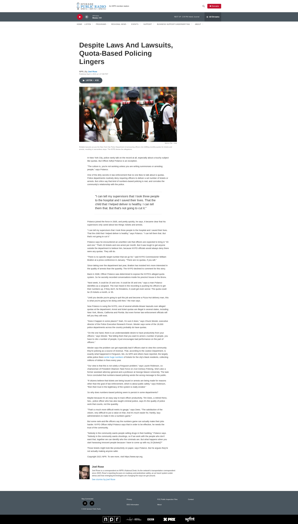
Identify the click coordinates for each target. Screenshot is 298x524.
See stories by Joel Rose (103, 479)
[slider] (90, 17)
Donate (215, 6)
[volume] (87, 17)
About (198, 24)
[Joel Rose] (84, 472)
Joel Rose (92, 72)
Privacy (129, 499)
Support (147, 24)
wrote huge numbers (113, 357)
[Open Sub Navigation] (93, 24)
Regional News (118, 24)
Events (134, 24)
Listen (88, 24)
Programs (101, 24)
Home (79, 24)
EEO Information (133, 505)
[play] (80, 17)
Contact (191, 499)
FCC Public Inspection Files (167, 499)
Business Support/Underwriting (173, 24)
